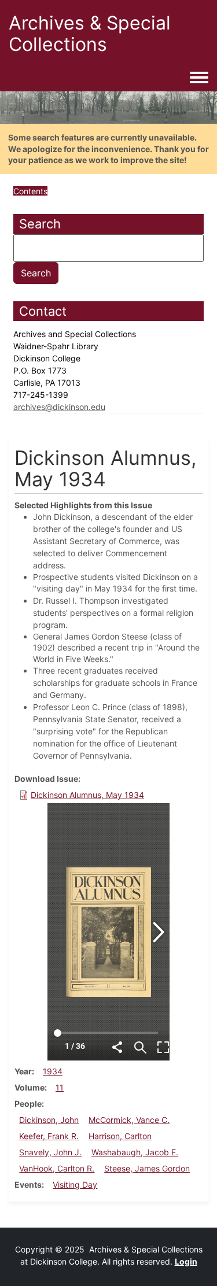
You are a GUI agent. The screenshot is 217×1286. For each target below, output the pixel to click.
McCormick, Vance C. (129, 1120)
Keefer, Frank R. (49, 1136)
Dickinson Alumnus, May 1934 (87, 795)
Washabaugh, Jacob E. (134, 1152)
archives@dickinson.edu (59, 407)
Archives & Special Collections (90, 34)
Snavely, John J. (50, 1152)
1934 (52, 1071)
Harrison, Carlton (120, 1136)
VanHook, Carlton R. (56, 1168)
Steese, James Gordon (147, 1168)
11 (60, 1087)
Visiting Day (75, 1184)
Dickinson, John (49, 1120)
